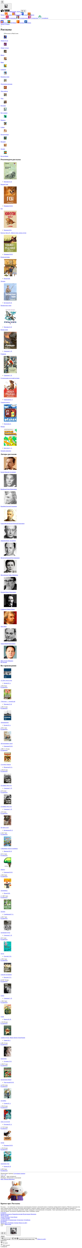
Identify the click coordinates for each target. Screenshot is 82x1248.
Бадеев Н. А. (7, 683)
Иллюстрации (27, 1214)
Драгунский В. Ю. (9, 1082)
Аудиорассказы (12, 1220)
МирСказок (8, 1224)
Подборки (11, 1222)
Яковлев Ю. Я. (8, 851)
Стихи (12, 1217)
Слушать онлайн (5, 1218)
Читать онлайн (5, 1215)
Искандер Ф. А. (8, 767)
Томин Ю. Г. (7, 1040)
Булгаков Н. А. (8, 1124)
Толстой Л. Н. (7, 956)
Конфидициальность (6, 1214)
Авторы (16, 1222)
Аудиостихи (20, 1220)
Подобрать (3, 1221)
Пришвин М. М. (8, 206)
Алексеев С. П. (8, 351)
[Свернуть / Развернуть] (23, 11)
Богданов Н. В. (8, 302)
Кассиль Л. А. (7, 977)
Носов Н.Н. (7, 278)
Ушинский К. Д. (8, 399)
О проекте (3, 1212)
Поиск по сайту (23, 1222)
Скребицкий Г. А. (9, 914)
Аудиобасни (27, 1220)
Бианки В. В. (7, 1166)
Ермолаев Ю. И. (8, 746)
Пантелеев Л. (7, 424)
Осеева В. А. (7, 1103)
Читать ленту (4, 1222)
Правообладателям (17, 1214)
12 (1, 1085)
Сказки (3, 1217)
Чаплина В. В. (8, 230)
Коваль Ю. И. (7, 1019)
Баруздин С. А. (8, 448)
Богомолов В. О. (8, 830)
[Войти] (6, 6)
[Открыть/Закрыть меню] (2, 2)
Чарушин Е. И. (8, 181)
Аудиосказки (4, 1220)
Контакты (33, 1214)
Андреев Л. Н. (8, 1061)
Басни (15, 1217)
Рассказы (7, 1217)
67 (5, 1175)
